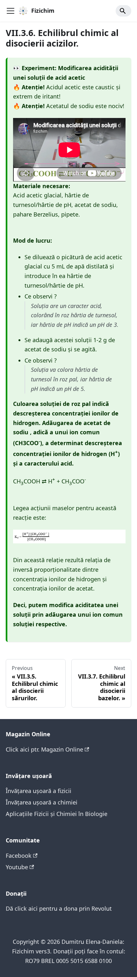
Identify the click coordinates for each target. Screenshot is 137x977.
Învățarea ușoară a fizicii (38, 791)
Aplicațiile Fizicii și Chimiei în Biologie (56, 814)
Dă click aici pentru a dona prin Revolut (59, 908)
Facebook (19, 855)
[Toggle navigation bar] (10, 11)
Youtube (17, 867)
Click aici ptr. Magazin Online (44, 749)
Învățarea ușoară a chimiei (41, 802)
